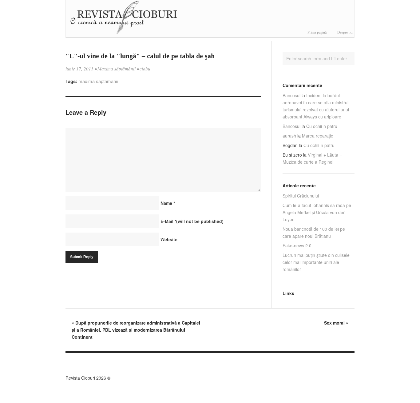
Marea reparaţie (317, 136)
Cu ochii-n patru (321, 126)
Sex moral (336, 323)
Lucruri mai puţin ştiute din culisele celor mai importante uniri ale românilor (316, 262)
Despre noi (345, 32)
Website (168, 239)
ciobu (145, 69)
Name (167, 203)
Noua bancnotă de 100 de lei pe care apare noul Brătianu (314, 232)
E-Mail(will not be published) (192, 221)
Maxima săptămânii (116, 69)
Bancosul (291, 95)
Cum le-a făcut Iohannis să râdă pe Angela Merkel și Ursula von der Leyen (317, 212)
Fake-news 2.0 (297, 245)
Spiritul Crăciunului (301, 196)
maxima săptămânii (98, 81)
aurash (289, 136)
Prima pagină (317, 32)
